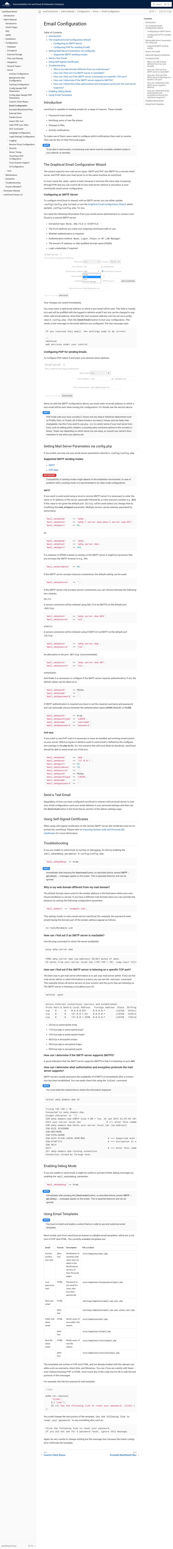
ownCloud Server (9, 11)
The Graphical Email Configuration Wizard (154, 27)
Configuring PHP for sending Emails (159, 36)
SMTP (52, 465)
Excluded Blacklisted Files (21, 109)
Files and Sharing (15, 58)
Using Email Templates (154, 104)
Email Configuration (18, 105)
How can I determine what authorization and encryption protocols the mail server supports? (158, 94)
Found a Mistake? (13, 186)
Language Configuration (20, 133)
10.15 (151, 11)
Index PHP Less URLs (19, 125)
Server (10, 70)
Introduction (9, 15)
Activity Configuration (19, 74)
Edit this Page (165, 11)
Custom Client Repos (18, 102)
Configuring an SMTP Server (159, 31)
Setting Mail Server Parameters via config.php (158, 41)
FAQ (7, 31)
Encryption (12, 50)
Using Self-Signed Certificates (157, 55)
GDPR (8, 35)
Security (12, 148)
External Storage (14, 54)
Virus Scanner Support (19, 163)
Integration (12, 62)
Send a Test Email (152, 51)
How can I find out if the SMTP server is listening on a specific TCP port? (159, 77)
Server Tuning (15, 152)
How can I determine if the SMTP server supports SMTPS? (158, 85)
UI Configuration (16, 166)
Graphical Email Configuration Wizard (107, 204)
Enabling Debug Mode (154, 101)
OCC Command (16, 129)
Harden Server (15, 117)
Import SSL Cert (16, 121)
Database (11, 47)
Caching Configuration (19, 84)
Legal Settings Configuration (22, 136)
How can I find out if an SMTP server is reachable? (158, 71)
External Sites (15, 113)
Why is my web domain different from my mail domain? (156, 64)
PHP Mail (53, 470)
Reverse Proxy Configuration (22, 144)
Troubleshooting (152, 58)
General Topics (14, 66)
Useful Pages (11, 27)
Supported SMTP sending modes (157, 47)
